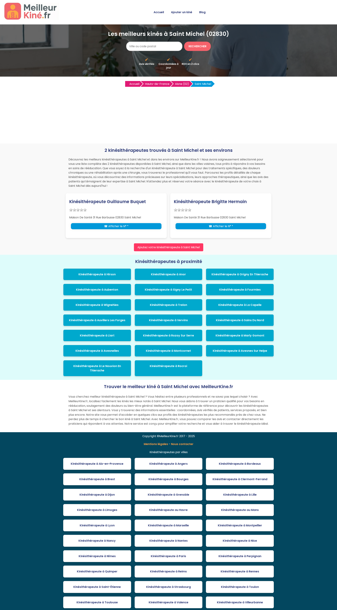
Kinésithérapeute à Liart (97, 335)
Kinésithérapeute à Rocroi (168, 366)
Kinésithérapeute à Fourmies (240, 290)
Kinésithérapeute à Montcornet (168, 351)
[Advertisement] (168, 113)
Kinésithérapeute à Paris (168, 556)
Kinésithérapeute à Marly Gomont (240, 335)
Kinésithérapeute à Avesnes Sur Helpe (240, 351)
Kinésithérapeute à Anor (168, 274)
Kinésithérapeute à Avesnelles (97, 351)
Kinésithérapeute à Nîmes (97, 556)
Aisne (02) (182, 84)
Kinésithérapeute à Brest (97, 479)
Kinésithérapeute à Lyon (97, 525)
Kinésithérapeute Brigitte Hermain (210, 202)
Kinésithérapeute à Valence (168, 602)
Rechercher (197, 46)
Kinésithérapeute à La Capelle (240, 305)
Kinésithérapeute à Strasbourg (168, 587)
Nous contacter (182, 444)
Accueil (159, 12)
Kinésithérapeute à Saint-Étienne (97, 587)
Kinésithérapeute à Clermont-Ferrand (240, 479)
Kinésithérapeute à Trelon (168, 305)
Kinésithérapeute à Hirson (97, 274)
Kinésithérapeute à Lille (240, 495)
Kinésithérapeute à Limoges (97, 510)
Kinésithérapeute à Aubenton (97, 290)
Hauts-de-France (157, 84)
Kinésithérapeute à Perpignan (240, 556)
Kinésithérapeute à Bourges (168, 479)
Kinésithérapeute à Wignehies (97, 305)
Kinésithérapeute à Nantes (168, 541)
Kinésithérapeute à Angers (168, 464)
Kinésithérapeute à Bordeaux (240, 464)
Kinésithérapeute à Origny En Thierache (240, 274)
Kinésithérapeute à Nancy (97, 541)
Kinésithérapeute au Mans (240, 510)
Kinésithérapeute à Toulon (240, 587)
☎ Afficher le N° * (116, 226)
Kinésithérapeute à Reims (168, 571)
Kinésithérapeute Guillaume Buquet (107, 202)
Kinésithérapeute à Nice (240, 541)
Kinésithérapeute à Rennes (240, 571)
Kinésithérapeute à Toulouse (97, 602)
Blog (202, 12)
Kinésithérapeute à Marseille (168, 525)
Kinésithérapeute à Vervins (168, 320)
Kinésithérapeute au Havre (168, 510)
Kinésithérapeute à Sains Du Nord (240, 320)
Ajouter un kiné (181, 12)
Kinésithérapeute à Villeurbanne (240, 602)
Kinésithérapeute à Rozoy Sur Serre (168, 335)
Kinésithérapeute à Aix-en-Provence (97, 464)
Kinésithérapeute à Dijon (97, 495)
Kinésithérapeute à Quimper (97, 571)
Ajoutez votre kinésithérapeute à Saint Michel (168, 247)
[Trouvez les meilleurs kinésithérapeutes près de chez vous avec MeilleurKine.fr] (32, 19)
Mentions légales (156, 444)
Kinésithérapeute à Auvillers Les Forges (97, 320)
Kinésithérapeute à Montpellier (240, 525)
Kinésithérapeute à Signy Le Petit (168, 290)
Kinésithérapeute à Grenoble (168, 495)
